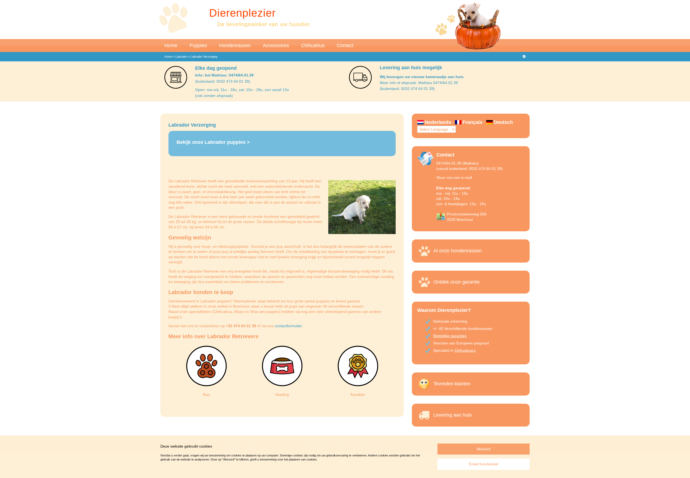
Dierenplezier (242, 13)
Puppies (198, 45)
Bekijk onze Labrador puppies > (213, 142)
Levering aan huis (452, 415)
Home (170, 45)
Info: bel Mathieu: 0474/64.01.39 (224, 75)
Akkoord (484, 449)
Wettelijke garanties (450, 336)
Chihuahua (313, 45)
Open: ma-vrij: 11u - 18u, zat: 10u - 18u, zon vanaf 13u (242, 90)
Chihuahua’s (465, 350)
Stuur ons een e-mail (454, 177)
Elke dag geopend (216, 68)
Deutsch (503, 122)
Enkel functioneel (483, 464)
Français (472, 122)
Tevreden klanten (451, 383)
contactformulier (288, 326)
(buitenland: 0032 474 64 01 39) (222, 81)
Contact (345, 45)
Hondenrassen (235, 45)
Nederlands (438, 122)
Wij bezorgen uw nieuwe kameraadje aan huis (422, 77)
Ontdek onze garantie (456, 282)
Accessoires (276, 45)
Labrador (181, 56)
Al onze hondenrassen (457, 250)
